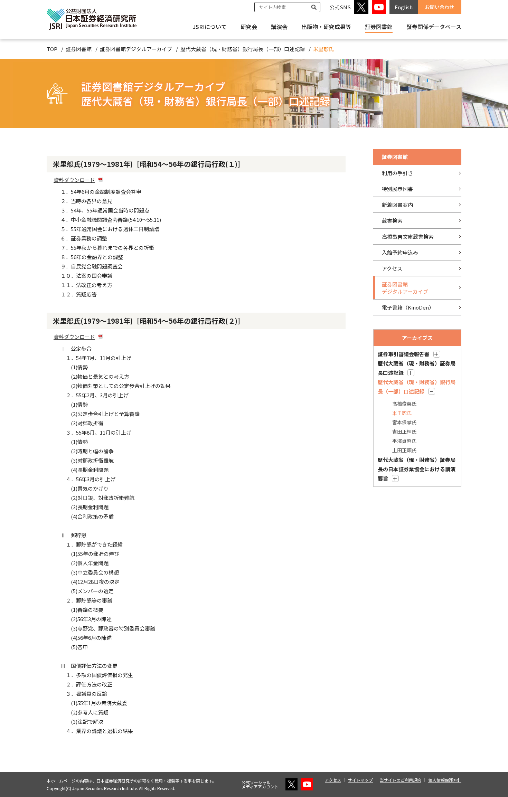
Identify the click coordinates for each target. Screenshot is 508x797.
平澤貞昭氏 (404, 440)
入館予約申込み (400, 252)
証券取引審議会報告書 (404, 354)
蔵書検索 (392, 220)
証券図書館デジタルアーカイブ (136, 48)
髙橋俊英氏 (404, 403)
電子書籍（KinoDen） (408, 307)
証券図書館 (79, 48)
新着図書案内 (397, 204)
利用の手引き (397, 173)
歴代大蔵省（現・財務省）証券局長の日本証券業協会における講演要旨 (416, 469)
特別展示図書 (397, 188)
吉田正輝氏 (404, 431)
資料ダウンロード (74, 179)
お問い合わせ (439, 6)
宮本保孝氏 (404, 422)
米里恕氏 (402, 412)
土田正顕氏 (404, 450)
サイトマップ (360, 780)
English (404, 7)
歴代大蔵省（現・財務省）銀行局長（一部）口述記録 (242, 49)
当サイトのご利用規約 (400, 780)
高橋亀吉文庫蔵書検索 (408, 236)
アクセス (392, 268)
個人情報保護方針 (444, 780)
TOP (52, 48)
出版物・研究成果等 (326, 26)
